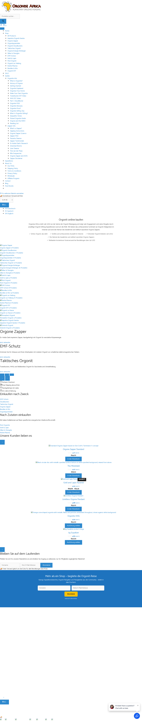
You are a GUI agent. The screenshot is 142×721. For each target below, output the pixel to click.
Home (7, 30)
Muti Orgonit (11, 61)
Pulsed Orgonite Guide (18, 118)
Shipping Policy (12, 168)
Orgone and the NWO (17, 121)
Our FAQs (10, 166)
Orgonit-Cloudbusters (14, 46)
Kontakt (7, 687)
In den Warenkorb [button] (73, 459)
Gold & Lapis (11, 58)
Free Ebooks (9, 186)
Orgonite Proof (15, 108)
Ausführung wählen (73, 525)
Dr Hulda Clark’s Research (19, 143)
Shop (7, 33)
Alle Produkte (9, 635)
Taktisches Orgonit (14, 48)
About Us (8, 163)
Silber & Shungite (13, 53)
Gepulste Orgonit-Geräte (16, 38)
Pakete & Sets (9, 656)
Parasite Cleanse (15, 138)
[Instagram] (6, 698)
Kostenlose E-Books (11, 625)
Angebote (8, 659)
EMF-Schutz (11, 56)
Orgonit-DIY (11, 71)
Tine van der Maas (16, 151)
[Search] (3, 21)
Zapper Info (11, 126)
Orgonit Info (9, 613)
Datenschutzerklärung (12, 681)
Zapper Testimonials (17, 141)
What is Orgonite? (16, 81)
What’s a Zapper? (16, 128)
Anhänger (8, 641)
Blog (6, 183)
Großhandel (9, 684)
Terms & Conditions (14, 171)
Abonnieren (46, 565)
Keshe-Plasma (12, 66)
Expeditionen (9, 622)
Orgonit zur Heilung (14, 63)
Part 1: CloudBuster (16, 101)
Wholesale (11, 176)
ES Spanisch (9, 211)
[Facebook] (1, 698)
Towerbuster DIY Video (18, 96)
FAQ (6, 672)
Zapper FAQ (14, 136)
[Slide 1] (2, 375)
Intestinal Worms (16, 146)
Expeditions (9, 161)
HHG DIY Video (15, 98)
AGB (6, 678)
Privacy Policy (12, 173)
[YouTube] (4, 698)
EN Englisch (9, 213)
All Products (11, 35)
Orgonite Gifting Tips (17, 111)
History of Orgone (16, 83)
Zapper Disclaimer (16, 158)
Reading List (14, 123)
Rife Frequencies (15, 153)
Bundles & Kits (12, 68)
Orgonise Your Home (17, 91)
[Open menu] (2, 28)
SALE (7, 73)
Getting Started (15, 86)
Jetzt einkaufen (5, 342)
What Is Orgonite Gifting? (19, 113)
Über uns (7, 669)
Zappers (7, 647)
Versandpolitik (9, 675)
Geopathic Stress (16, 116)
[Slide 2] (7, 375)
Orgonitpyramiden (13, 43)
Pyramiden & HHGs (11, 644)
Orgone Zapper (12, 40)
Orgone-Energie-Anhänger (16, 51)
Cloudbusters (9, 638)
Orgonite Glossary (16, 106)
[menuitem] (73, 208)
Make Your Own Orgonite (19, 93)
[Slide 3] (12, 375)
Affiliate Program (13, 178)
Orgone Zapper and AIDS (19, 156)
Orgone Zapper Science (18, 133)
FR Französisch (10, 208)
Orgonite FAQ (15, 103)
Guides (7, 76)
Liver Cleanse (14, 148)
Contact (8, 181)
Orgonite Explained (16, 88)
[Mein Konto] (1, 25)
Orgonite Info (12, 78)
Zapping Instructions (17, 131)
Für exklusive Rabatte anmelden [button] (12, 193)
